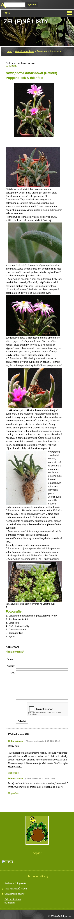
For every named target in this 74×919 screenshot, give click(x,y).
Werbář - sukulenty (24, 51)
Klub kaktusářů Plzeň (15, 888)
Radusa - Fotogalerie (15, 883)
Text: (12, 672)
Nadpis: (11, 666)
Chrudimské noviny (14, 894)
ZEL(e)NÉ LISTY (26, 21)
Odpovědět (13, 772)
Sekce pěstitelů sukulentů (12, 901)
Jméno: (11, 659)
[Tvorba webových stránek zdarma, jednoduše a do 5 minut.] (70, 917)
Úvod (9, 51)
